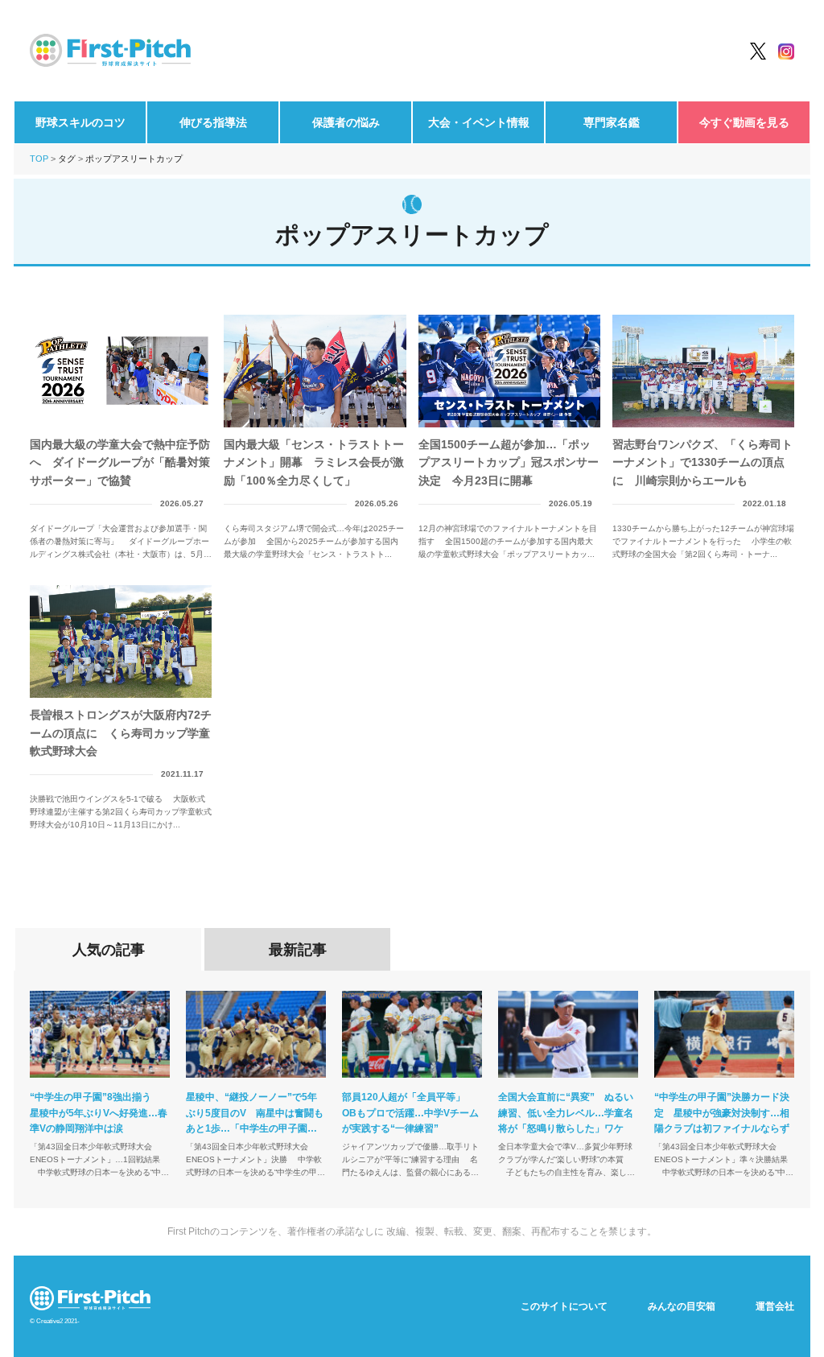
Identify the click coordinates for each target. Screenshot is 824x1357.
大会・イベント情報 (478, 122)
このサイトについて (564, 1306)
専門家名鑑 (611, 122)
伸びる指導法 (213, 122)
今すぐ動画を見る (744, 122)
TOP (39, 158)
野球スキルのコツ (80, 122)
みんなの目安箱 (681, 1306)
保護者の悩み (346, 122)
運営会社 (775, 1306)
